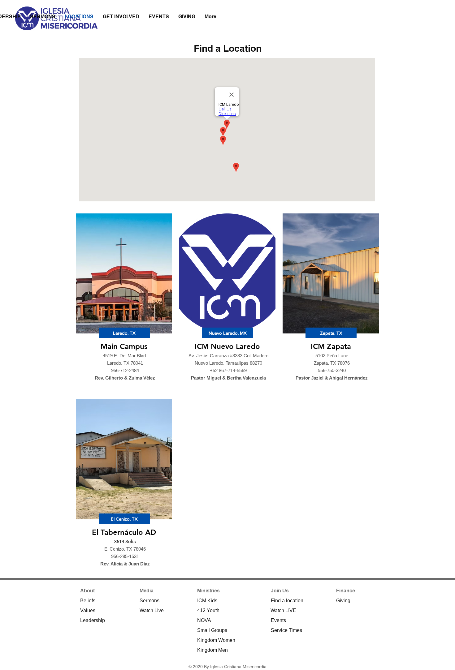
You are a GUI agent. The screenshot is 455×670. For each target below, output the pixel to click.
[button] (124, 333)
